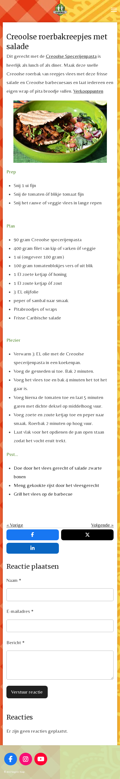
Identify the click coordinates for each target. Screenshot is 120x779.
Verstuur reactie (27, 692)
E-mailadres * (19, 611)
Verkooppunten (88, 91)
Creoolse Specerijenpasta (71, 56)
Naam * (13, 580)
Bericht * (15, 642)
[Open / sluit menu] (114, 10)
